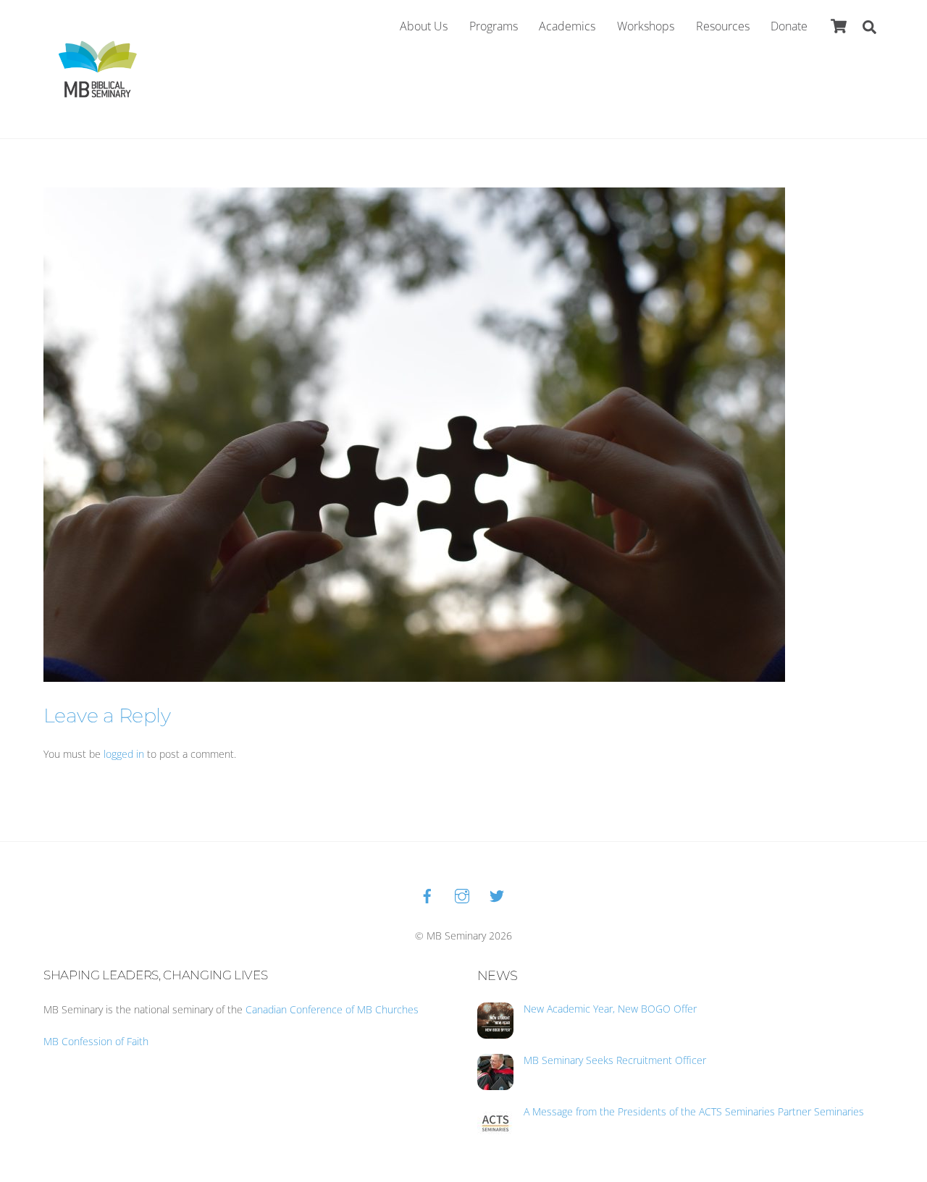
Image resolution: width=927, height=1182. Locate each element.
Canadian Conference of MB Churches (332, 1009)
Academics (567, 26)
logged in (124, 754)
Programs (493, 26)
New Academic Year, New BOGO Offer (610, 1009)
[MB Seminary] (97, 68)
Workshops (645, 26)
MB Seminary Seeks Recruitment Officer (615, 1060)
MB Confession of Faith (95, 1041)
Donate (789, 26)
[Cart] (838, 26)
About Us (424, 26)
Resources (723, 26)
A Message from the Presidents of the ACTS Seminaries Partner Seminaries (694, 1111)
